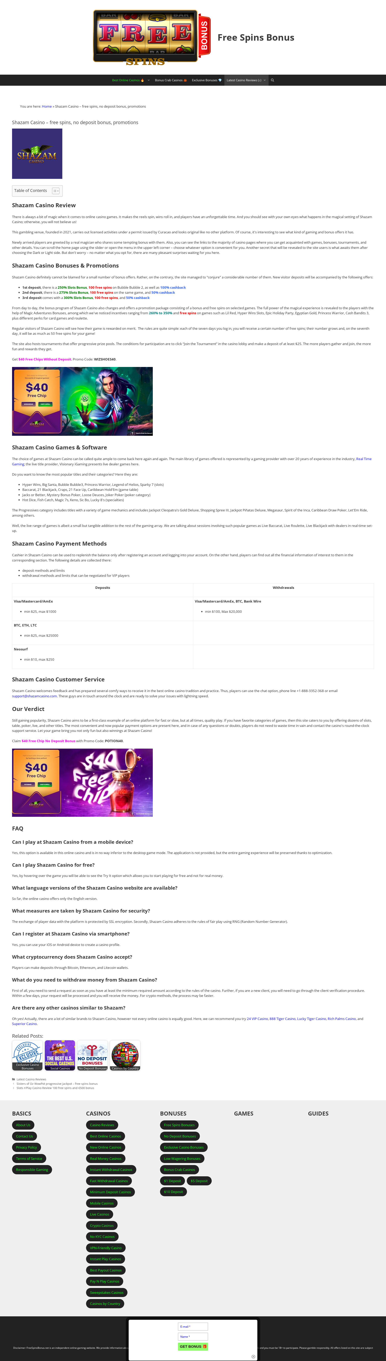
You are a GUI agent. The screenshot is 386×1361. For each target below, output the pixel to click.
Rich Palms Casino (342, 1018)
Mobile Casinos (102, 1203)
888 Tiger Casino (283, 1018)
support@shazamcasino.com (34, 696)
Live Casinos (99, 1214)
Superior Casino (24, 1023)
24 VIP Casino (257, 1018)
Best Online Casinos (105, 1136)
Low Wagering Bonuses (182, 1158)
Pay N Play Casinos (104, 1281)
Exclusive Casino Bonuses (184, 1147)
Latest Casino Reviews (31, 1079)
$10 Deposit (173, 1191)
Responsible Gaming (32, 1169)
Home (47, 106)
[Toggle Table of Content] (54, 191)
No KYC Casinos (102, 1236)
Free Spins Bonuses (179, 1125)
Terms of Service (29, 1158)
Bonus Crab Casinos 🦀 (171, 80)
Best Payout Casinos (106, 1270)
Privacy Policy (26, 1147)
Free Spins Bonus (256, 37)
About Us (23, 1125)
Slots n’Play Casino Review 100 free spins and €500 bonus (55, 1088)
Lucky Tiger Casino (311, 1018)
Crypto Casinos (102, 1225)
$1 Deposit (172, 1181)
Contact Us (24, 1136)
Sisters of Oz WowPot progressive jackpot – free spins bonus (57, 1084)
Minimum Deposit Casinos (110, 1192)
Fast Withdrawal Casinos (109, 1181)
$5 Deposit (199, 1181)
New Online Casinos (105, 1147)
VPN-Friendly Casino (106, 1248)
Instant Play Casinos (105, 1259)
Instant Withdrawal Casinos (111, 1169)
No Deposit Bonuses (180, 1136)
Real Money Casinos (105, 1158)
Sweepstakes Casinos (106, 1292)
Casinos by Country (105, 1303)
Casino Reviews (102, 1125)
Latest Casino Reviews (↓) (244, 80)
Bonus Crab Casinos (179, 1169)
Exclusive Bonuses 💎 (207, 80)
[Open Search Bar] (272, 80)
